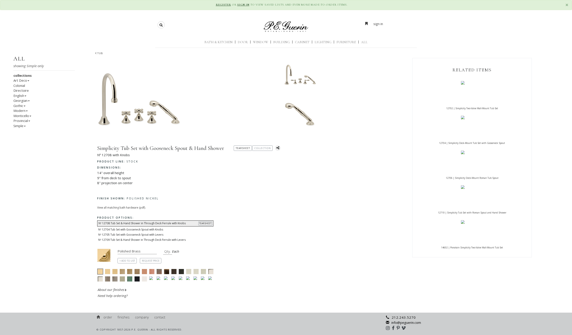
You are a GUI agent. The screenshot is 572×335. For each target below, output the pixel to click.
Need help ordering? (113, 295)
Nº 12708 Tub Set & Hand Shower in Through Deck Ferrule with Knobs (155, 223)
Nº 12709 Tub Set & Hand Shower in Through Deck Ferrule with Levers (142, 240)
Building (281, 42)
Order (107, 317)
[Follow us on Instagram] (389, 328)
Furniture (346, 42)
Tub (100, 53)
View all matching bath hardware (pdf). (121, 207)
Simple (18, 126)
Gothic (18, 105)
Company (142, 317)
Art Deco (20, 80)
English (18, 95)
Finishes (124, 317)
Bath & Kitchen (218, 42)
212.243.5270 (404, 317)
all (19, 58)
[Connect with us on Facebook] (394, 328)
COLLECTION (262, 148)
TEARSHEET (205, 223)
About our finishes (111, 289)
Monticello (21, 115)
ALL (364, 42)
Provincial (20, 120)
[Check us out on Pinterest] (399, 328)
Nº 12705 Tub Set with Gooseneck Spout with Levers (130, 235)
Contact (159, 317)
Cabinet (302, 42)
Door (243, 42)
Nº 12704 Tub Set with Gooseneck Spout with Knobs (130, 229)
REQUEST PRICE (151, 260)
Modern (19, 110)
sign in (378, 23)
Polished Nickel (128, 198)
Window (260, 42)
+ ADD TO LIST (127, 260)
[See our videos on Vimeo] (405, 328)
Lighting (323, 42)
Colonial (19, 85)
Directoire (21, 90)
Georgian (20, 100)
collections (22, 75)
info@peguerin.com (406, 322)
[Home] (99, 317)
